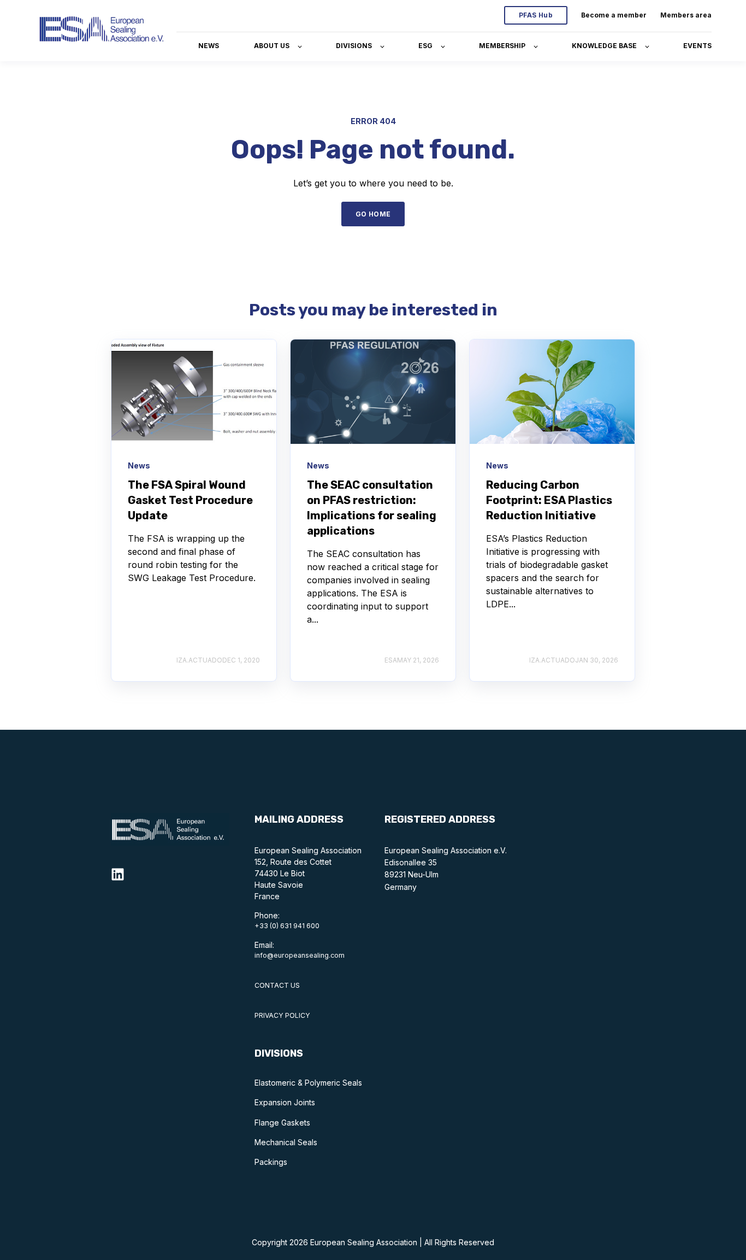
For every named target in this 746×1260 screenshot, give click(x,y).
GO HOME (373, 214)
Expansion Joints (284, 1102)
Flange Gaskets (282, 1122)
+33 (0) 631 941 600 (286, 926)
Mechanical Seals (285, 1142)
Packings (270, 1162)
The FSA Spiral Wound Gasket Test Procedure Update (190, 500)
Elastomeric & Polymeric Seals (308, 1082)
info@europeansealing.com (299, 955)
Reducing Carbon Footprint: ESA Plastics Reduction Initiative (549, 500)
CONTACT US (277, 985)
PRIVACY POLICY (282, 1015)
